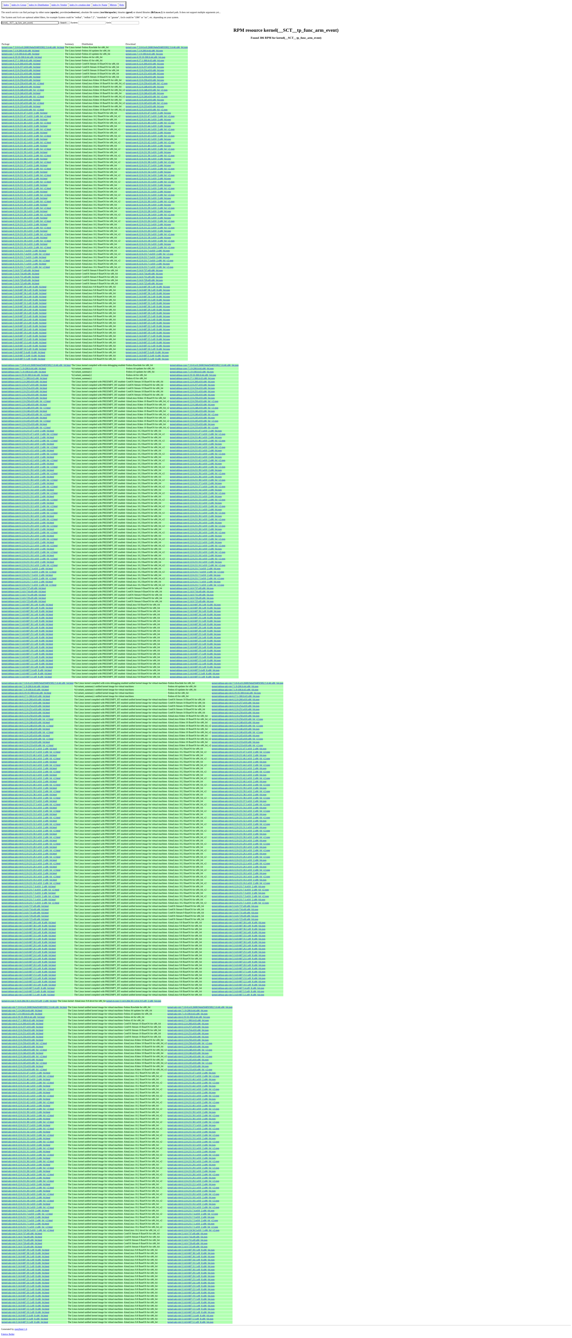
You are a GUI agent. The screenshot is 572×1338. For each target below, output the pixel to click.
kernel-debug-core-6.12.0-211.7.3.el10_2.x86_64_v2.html (29, 578)
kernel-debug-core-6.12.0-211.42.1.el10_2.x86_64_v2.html (29, 460)
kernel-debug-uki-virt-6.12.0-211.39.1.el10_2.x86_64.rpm (239, 788)
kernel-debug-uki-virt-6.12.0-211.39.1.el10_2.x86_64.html (29, 788)
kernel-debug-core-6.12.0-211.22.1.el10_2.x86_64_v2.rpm (197, 545)
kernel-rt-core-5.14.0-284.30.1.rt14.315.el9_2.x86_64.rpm (133, 1001)
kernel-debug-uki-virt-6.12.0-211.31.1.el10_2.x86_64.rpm (239, 827)
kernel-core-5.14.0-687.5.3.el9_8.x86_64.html (23, 355)
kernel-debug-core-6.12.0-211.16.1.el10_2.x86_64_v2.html (29, 565)
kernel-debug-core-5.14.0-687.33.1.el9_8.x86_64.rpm (195, 618)
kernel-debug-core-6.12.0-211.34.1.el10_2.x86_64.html (28, 490)
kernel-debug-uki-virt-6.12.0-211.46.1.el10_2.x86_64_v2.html (31, 758)
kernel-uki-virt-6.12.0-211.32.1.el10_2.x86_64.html (26, 1145)
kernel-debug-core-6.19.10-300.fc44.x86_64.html (25, 375)
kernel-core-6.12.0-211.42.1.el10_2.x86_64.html (24, 139)
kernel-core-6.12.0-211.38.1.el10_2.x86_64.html (24, 159)
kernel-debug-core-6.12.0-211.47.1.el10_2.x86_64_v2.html (29, 434)
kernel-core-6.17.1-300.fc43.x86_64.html (21, 60)
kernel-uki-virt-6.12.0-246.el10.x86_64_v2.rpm (189, 1056)
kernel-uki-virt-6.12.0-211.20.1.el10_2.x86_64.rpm (191, 1191)
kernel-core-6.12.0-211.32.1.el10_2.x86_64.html (24, 185)
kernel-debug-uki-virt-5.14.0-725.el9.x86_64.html (25, 919)
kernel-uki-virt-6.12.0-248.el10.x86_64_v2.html (24, 1050)
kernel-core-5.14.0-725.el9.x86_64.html (20, 283)
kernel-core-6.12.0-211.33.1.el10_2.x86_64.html (24, 178)
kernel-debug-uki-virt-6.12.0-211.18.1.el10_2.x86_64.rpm (239, 873)
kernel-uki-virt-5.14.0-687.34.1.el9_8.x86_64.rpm (190, 1260)
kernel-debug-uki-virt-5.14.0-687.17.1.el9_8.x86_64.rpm (238, 971)
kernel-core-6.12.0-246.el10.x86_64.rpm (145, 93)
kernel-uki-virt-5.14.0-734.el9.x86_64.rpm (187, 1237)
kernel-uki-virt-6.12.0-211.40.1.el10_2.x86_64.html (26, 1105)
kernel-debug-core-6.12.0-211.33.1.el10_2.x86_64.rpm (196, 496)
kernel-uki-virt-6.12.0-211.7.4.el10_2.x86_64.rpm (190, 1210)
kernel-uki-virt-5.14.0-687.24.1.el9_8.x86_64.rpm (190, 1282)
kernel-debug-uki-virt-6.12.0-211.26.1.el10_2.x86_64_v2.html (31, 857)
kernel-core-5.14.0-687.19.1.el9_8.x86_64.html (24, 332)
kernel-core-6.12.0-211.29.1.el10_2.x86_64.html (24, 205)
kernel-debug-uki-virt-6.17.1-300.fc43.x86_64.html (26, 696)
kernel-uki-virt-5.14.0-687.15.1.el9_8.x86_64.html (25, 1302)
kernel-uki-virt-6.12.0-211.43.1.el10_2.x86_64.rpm (191, 1092)
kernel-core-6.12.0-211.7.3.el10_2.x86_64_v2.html (26, 260)
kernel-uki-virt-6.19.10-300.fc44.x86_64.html (23, 1017)
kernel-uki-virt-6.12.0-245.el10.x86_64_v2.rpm (189, 1063)
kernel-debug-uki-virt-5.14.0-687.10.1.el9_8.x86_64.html (29, 985)
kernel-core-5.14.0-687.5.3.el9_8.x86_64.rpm (147, 355)
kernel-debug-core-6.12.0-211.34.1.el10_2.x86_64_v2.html (29, 493)
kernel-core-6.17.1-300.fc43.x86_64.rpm (145, 60)
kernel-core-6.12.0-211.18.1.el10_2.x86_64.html (24, 237)
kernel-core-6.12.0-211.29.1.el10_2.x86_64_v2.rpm (150, 208)
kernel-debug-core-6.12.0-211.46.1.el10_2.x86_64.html (28, 437)
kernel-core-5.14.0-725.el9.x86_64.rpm (144, 283)
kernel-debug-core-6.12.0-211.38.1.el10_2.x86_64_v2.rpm (197, 480)
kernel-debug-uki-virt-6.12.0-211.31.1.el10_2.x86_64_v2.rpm (241, 830)
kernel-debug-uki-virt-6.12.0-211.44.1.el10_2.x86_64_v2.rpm (241, 765)
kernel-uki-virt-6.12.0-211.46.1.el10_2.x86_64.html (26, 1079)
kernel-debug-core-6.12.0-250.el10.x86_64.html (24, 394)
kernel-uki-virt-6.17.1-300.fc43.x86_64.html (22, 1020)
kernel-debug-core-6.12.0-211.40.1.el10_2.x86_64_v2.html (29, 467)
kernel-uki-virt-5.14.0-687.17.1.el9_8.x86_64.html (25, 1299)
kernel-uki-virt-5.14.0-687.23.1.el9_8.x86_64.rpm (190, 1286)
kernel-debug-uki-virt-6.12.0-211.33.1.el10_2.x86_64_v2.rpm (241, 817)
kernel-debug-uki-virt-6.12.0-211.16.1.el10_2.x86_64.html (29, 880)
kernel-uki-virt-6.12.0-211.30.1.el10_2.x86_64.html (26, 1158)
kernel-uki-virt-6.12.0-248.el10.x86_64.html (22, 1046)
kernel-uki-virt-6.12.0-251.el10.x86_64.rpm (188, 1033)
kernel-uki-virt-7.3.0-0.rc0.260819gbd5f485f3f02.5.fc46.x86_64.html (34, 1007)
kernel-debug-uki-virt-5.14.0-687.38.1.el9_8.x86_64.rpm (238, 926)
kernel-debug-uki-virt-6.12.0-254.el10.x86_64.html (26, 706)
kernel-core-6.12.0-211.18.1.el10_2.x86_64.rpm (148, 237)
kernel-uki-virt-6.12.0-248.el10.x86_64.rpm (188, 1046)
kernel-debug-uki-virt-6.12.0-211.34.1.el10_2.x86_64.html (29, 807)
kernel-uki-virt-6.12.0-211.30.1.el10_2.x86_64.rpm (191, 1158)
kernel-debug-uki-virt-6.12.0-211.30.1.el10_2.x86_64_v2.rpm (241, 837)
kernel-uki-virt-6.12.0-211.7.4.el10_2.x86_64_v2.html (27, 1214)
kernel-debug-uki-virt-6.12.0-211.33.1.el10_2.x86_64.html (29, 814)
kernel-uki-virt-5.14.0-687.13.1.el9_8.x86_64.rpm (190, 1305)
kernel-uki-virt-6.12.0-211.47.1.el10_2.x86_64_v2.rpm (193, 1076)
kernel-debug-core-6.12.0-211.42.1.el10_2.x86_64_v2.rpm (197, 460)
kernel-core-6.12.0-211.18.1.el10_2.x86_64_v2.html (26, 241)
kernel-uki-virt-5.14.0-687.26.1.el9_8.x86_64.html (25, 1276)
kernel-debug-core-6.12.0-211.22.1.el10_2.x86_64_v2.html (29, 545)
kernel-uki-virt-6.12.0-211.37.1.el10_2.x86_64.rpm (191, 1125)
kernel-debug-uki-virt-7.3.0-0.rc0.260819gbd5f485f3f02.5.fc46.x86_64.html (38, 683)
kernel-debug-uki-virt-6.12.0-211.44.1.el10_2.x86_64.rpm (239, 762)
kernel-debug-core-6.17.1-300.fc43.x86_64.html (24, 378)
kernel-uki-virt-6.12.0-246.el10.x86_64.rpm (188, 1053)
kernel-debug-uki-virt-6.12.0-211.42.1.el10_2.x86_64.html (29, 775)
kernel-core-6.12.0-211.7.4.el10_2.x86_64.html (24, 250)
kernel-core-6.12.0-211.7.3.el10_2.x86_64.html (24, 257)
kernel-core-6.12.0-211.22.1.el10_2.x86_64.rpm (148, 224)
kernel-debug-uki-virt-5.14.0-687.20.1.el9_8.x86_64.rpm (238, 965)
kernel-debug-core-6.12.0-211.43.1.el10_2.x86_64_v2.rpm (197, 454)
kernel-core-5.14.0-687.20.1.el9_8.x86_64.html (24, 329)
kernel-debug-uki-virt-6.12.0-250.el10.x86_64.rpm (235, 712)
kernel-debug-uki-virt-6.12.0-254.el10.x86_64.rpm (235, 706)
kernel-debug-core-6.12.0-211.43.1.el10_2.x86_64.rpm (196, 450)
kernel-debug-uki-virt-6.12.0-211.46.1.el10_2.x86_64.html (29, 755)
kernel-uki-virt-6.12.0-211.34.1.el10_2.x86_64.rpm (191, 1132)
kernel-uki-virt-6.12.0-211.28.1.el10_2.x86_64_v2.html (28, 1174)
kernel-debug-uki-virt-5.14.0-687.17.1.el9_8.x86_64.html (29, 971)
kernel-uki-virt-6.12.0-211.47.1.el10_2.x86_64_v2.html (28, 1076)
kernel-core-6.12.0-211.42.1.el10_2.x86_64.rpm (148, 139)
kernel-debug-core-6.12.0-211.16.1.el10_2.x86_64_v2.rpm (197, 565)
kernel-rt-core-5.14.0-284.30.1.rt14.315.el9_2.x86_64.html (29, 1001)
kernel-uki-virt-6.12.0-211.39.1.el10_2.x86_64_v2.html (28, 1115)
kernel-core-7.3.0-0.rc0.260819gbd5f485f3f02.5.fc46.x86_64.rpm (157, 47)
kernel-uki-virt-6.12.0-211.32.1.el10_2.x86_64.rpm (191, 1145)
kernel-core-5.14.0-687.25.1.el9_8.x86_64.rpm (148, 316)
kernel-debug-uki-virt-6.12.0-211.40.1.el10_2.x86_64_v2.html (31, 785)
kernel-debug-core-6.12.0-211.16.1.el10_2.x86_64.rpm (196, 562)
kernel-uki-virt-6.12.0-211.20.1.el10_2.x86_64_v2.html (28, 1194)
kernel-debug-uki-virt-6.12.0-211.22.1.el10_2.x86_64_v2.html (31, 863)
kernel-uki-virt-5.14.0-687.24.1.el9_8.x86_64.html (25, 1282)
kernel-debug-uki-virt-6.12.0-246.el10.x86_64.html (26, 729)
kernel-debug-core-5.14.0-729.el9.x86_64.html (24, 598)
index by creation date (80, 5)
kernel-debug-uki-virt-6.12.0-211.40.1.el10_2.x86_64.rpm (239, 781)
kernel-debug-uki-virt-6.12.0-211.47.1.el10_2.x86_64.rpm (239, 748)
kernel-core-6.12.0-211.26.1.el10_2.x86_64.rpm (148, 218)
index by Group (18, 5)
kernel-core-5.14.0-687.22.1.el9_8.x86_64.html (24, 326)
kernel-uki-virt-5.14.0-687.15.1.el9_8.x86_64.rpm (190, 1302)
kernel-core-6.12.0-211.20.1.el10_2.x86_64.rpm (148, 231)
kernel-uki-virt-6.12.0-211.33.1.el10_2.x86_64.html (26, 1138)
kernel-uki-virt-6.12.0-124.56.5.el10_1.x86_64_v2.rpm (193, 1230)
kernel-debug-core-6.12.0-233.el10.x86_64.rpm (192, 424)
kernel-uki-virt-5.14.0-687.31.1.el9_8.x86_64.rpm (190, 1266)
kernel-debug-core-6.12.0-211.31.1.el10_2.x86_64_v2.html (29, 513)
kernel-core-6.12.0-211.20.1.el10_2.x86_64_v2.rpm (150, 234)
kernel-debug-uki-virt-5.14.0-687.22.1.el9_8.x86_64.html (29, 962)
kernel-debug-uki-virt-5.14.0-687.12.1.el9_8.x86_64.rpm (238, 981)
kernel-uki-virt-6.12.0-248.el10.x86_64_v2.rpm (189, 1050)
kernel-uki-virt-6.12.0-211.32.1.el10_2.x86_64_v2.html (28, 1148)
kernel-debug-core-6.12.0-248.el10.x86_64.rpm (192, 404)
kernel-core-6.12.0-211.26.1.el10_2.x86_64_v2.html (26, 221)
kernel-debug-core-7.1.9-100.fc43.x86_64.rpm (192, 372)
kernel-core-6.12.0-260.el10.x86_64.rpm (145, 63)
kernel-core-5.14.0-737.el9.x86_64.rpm (144, 270)
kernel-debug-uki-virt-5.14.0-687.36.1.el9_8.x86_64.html (29, 929)
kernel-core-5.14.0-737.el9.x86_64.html (20, 270)
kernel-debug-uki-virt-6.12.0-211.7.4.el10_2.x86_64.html (29, 886)
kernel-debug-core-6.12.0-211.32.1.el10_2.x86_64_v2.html (29, 506)
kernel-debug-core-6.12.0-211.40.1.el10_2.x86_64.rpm (196, 463)
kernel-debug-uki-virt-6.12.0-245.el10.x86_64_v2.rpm (237, 739)
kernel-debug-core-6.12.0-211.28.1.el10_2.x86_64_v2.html (29, 532)
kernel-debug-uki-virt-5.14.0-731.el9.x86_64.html (25, 912)
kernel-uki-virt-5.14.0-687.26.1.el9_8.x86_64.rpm (190, 1276)
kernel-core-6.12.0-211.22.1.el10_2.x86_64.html (24, 224)
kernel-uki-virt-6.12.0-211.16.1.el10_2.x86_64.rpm (191, 1204)
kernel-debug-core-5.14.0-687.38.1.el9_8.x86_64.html (27, 608)
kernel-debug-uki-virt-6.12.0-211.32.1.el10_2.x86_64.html (29, 821)
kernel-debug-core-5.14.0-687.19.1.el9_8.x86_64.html (27, 650)
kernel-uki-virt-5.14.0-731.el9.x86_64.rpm (187, 1240)
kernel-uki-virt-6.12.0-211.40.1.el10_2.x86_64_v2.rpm (193, 1109)
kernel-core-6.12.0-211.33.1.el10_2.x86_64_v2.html (26, 182)
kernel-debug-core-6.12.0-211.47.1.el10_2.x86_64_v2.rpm (197, 434)
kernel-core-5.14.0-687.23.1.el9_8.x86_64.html (24, 323)
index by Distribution (39, 5)
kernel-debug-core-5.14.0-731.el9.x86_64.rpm (191, 595)
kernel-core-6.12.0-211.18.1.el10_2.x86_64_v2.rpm (150, 241)
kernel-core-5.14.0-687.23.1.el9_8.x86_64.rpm (148, 323)
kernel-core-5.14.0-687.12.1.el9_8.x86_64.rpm (148, 346)
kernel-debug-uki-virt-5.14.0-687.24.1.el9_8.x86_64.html (29, 955)
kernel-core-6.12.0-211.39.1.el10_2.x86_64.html (24, 152)
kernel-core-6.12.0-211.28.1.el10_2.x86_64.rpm (148, 211)
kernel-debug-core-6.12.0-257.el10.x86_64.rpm (192, 385)
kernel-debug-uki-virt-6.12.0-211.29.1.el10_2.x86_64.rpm (239, 840)
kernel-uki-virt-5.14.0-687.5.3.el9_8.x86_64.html (25, 1319)
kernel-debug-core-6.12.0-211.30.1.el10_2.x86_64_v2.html (29, 519)
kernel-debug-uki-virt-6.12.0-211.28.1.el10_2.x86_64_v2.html (31, 850)
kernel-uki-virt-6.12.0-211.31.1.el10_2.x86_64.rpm (191, 1151)
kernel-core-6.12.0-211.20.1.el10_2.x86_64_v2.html (26, 234)
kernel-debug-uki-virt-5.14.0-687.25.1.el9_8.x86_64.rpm (238, 952)
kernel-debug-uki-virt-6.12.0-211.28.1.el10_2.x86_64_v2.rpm (241, 850)
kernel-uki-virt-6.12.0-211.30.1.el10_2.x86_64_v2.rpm (193, 1161)
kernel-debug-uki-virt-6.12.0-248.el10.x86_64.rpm (235, 722)
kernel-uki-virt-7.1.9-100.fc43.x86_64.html (22, 1014)
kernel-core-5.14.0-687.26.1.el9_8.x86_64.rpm (148, 313)
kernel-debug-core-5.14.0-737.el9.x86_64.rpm (191, 588)
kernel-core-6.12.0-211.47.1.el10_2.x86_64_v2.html (26, 116)
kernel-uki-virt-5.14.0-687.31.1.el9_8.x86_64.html (25, 1266)
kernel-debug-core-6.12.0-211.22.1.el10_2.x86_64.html (28, 542)
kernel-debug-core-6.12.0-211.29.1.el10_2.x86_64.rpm (196, 522)
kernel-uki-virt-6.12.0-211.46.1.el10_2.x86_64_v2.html (28, 1082)
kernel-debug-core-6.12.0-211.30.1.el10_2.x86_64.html (28, 516)
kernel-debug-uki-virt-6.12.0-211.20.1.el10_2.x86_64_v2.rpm (241, 870)
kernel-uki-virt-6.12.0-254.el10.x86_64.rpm (188, 1030)
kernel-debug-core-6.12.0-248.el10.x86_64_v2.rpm (194, 408)
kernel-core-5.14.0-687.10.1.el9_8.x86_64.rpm (148, 349)
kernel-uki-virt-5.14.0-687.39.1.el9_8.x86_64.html (25, 1250)
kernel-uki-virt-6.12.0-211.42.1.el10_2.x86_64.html (26, 1099)
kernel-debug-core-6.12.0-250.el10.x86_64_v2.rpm (194, 401)
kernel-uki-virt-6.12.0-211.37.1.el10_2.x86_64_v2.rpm (193, 1128)
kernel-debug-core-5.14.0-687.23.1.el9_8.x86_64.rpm (195, 640)
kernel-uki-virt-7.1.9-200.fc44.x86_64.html (22, 1010)
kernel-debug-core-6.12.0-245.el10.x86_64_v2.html (26, 421)
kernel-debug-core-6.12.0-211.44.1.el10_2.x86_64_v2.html (29, 447)
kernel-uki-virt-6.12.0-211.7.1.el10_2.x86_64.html (25, 1223)
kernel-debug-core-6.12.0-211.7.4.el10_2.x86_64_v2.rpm (197, 572)
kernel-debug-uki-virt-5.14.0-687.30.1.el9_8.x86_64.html (29, 942)
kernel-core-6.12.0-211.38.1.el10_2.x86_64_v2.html (26, 162)
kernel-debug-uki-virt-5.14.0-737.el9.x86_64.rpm (235, 906)
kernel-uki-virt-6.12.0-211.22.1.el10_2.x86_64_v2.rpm (193, 1187)
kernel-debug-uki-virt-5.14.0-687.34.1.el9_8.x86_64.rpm (238, 932)
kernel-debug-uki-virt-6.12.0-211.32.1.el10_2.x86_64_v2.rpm (241, 824)
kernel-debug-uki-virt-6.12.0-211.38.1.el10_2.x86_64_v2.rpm (241, 798)
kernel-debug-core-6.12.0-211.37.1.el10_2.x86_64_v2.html (29, 486)
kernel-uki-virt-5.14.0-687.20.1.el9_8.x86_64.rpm (190, 1292)
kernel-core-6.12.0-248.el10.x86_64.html (21, 86)
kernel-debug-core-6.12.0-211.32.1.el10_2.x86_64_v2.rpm (197, 506)
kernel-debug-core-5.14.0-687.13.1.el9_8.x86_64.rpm (195, 660)
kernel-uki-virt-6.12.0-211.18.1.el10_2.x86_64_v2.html (28, 1200)
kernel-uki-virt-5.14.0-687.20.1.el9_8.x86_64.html (25, 1292)
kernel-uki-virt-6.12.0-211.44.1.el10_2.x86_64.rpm (191, 1086)
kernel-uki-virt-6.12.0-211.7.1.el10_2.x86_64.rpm (190, 1223)
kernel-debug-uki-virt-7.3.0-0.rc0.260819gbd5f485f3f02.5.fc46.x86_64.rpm (247, 683)
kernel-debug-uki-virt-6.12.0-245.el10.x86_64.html (26, 735)
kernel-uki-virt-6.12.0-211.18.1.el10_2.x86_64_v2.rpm (193, 1200)
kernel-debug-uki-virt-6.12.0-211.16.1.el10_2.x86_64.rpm (239, 880)
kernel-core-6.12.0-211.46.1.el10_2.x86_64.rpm (148, 119)
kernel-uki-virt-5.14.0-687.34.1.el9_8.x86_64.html (25, 1260)
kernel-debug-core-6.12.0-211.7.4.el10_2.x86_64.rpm (195, 568)
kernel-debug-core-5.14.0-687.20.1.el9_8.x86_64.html (27, 647)
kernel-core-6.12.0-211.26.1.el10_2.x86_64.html (24, 218)
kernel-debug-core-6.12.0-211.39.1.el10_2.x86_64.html (28, 470)
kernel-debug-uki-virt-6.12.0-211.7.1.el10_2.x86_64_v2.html (30, 903)
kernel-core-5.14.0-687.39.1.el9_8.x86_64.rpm (148, 287)
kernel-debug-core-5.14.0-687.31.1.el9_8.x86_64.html (27, 621)
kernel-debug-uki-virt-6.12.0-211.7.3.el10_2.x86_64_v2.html (30, 896)
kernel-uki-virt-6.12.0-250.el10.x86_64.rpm (188, 1036)
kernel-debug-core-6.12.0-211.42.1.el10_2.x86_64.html (28, 457)
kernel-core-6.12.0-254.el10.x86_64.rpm (145, 70)
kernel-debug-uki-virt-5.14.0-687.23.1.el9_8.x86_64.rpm (238, 958)
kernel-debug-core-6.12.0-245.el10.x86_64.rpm (192, 417)
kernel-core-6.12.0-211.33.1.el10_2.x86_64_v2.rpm (150, 182)
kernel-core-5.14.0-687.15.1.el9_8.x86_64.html (24, 339)
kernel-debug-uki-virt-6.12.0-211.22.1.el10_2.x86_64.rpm (239, 860)
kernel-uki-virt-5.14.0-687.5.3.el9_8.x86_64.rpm (190, 1319)
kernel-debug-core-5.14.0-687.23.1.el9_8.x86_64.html (27, 640)
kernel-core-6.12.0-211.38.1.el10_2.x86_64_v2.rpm (150, 162)
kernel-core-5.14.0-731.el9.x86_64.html (20, 277)
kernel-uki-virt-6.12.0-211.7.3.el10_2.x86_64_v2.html (27, 1220)
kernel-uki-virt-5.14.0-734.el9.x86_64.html (22, 1237)
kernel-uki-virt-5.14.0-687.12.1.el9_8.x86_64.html (25, 1309)
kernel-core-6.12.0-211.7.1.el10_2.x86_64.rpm (148, 264)
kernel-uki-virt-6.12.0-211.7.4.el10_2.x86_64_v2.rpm (192, 1214)
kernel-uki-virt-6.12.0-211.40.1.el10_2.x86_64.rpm (191, 1105)
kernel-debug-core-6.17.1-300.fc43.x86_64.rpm (192, 378)
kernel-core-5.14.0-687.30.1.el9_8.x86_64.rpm (148, 306)
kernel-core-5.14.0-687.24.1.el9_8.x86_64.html (24, 319)
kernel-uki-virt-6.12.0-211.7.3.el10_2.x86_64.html (25, 1217)
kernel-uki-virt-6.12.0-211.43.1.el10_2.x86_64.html (26, 1092)
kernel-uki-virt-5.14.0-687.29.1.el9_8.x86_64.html (25, 1273)
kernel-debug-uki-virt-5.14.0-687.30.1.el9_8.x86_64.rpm (238, 942)
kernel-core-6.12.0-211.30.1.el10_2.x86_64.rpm (148, 198)
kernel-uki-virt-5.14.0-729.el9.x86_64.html (22, 1243)
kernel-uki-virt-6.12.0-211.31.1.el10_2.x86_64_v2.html (28, 1155)
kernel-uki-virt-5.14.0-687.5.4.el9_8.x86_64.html (25, 1315)
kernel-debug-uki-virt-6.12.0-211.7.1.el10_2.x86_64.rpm (238, 899)
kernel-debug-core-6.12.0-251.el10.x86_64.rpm (192, 391)
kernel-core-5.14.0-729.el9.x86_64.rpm (144, 280)
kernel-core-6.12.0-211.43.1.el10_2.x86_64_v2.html (26, 136)
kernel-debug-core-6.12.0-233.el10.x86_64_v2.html (26, 427)
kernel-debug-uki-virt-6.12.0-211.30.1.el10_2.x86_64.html (29, 834)
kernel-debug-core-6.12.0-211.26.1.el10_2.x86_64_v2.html (29, 539)
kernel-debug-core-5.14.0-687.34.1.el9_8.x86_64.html (27, 614)
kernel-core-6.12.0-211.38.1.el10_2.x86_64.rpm (148, 159)
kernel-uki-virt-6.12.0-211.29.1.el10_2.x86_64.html (26, 1164)
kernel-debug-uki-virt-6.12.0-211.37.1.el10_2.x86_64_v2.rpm (241, 804)
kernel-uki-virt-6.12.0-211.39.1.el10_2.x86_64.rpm (191, 1112)
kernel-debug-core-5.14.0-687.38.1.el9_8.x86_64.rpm (195, 608)
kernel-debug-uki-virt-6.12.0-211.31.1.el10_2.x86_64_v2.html (31, 830)
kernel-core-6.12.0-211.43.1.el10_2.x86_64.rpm (148, 132)
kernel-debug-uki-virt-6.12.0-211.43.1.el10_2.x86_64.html (29, 768)
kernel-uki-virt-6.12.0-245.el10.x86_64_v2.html (24, 1063)
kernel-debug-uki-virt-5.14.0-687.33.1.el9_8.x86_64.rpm (238, 935)
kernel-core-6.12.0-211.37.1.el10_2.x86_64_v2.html (26, 168)
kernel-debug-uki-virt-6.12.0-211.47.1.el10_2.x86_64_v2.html (31, 752)
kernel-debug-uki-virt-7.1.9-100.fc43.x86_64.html (25, 689)
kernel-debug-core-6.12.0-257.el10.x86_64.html (24, 385)
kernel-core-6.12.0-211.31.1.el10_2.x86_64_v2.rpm (150, 195)
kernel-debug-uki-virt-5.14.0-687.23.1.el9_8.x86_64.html (29, 958)
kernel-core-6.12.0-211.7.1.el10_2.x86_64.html (24, 264)
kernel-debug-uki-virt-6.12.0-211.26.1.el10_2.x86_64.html (29, 853)
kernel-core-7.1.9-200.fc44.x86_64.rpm (144, 50)
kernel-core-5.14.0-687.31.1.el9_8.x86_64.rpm (148, 303)
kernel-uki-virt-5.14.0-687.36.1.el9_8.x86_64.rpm (190, 1256)
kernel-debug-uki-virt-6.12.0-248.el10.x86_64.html (26, 722)
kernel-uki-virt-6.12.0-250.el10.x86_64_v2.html (24, 1043)
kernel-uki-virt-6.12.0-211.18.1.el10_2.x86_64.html (26, 1197)
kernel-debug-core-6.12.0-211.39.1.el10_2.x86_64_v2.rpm (197, 473)
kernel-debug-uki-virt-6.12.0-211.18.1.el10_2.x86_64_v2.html (31, 876)
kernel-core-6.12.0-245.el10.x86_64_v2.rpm (146, 103)
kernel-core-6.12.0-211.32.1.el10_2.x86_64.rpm (148, 185)
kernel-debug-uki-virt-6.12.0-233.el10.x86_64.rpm (235, 742)
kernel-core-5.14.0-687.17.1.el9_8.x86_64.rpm (148, 336)
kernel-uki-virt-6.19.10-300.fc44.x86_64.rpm (188, 1017)
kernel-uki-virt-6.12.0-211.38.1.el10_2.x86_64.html (26, 1118)
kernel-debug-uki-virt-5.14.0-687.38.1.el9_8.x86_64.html (29, 926)
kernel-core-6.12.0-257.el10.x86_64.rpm (145, 67)
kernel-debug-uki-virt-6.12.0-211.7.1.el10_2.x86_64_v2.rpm (240, 903)
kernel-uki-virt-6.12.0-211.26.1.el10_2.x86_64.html (26, 1178)
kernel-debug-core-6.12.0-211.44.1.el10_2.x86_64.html (28, 444)
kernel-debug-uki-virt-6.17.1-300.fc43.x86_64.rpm (235, 696)
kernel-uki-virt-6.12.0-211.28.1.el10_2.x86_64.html (26, 1171)
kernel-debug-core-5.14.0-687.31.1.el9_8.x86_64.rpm (195, 621)
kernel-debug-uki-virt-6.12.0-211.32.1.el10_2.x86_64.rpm (239, 821)
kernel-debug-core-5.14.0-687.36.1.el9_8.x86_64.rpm (195, 611)
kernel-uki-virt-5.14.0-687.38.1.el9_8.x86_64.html (25, 1253)
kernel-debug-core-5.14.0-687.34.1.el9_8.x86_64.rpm (195, 614)
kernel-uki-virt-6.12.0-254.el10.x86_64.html (22, 1030)
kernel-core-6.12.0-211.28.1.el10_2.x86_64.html (24, 211)
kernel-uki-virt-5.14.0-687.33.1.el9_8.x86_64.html (25, 1263)
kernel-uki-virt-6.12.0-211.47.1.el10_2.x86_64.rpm (191, 1073)
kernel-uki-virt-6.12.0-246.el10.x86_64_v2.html (24, 1056)
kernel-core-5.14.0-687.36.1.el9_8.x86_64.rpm (148, 293)
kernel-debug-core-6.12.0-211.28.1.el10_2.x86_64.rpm (196, 529)
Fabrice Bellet (7, 1334)
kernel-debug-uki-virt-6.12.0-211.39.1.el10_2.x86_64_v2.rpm (241, 791)
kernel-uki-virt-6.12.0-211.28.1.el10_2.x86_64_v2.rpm (193, 1174)
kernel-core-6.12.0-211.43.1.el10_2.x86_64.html (24, 132)
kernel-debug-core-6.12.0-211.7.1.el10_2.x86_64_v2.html (29, 585)
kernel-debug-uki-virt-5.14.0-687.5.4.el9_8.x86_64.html (28, 988)
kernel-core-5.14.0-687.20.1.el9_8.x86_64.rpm (148, 329)
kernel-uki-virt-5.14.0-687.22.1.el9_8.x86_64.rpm (190, 1289)
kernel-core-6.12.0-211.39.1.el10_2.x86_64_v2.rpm (150, 155)
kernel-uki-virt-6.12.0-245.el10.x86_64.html (22, 1059)
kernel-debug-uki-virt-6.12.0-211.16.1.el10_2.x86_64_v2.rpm (241, 883)
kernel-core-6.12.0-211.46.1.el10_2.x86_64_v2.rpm (150, 123)
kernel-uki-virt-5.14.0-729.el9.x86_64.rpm (187, 1243)
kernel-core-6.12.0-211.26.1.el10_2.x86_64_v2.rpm (150, 221)
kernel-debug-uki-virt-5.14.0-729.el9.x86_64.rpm (235, 916)
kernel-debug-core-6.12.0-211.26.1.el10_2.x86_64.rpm (196, 536)
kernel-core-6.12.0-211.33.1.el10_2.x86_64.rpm (148, 178)
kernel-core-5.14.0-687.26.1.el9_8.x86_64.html (24, 313)
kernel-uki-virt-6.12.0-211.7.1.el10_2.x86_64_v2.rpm (192, 1227)
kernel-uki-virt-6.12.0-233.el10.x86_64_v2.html (24, 1069)
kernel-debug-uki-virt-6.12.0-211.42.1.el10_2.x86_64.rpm (239, 775)
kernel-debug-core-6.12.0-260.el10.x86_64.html (24, 381)
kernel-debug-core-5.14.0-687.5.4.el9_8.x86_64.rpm (194, 670)
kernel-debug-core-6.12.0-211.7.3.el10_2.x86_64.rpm (195, 575)
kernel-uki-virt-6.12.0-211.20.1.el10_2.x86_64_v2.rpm (193, 1194)
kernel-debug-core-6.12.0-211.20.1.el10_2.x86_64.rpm (196, 549)
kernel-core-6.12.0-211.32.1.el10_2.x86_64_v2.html (26, 188)
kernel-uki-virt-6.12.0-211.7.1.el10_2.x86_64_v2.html (27, 1227)
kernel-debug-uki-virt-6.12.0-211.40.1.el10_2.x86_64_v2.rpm (241, 785)
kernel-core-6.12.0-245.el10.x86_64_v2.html (23, 103)
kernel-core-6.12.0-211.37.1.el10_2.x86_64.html (24, 165)
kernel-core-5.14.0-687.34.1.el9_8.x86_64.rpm (148, 296)
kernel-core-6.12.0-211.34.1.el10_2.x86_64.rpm (148, 172)
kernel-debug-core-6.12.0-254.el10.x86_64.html (24, 388)
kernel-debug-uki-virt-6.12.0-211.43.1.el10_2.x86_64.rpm (239, 768)
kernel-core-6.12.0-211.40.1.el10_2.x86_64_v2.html (26, 149)
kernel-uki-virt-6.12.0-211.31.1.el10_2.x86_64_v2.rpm (193, 1155)
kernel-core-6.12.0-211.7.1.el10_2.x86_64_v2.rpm (149, 267)
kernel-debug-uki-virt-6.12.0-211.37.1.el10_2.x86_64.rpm (239, 801)
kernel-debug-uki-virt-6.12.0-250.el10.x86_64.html (26, 712)
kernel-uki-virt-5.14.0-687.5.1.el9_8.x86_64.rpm (190, 1322)
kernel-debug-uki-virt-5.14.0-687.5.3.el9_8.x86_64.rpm (238, 991)
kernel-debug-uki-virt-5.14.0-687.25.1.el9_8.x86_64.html (29, 952)
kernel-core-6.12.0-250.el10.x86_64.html (21, 77)
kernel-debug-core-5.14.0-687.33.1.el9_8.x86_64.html (27, 618)
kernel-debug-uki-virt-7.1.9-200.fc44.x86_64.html (25, 686)
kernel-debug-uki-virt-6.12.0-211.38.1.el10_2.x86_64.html (29, 794)
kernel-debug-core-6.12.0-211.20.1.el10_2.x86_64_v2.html (29, 552)
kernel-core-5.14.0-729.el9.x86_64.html (20, 280)
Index (6, 5)
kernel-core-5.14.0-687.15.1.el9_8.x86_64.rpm (148, 339)
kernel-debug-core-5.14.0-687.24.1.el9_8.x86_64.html (27, 637)
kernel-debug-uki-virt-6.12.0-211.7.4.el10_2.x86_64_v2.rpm (240, 889)
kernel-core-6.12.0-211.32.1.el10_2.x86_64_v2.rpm (150, 188)
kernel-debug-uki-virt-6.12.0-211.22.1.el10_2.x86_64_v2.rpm (241, 863)
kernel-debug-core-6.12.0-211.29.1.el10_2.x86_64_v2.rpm (197, 526)
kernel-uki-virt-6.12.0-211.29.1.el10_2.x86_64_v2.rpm (193, 1168)
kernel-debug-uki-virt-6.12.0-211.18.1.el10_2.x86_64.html (29, 873)
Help (121, 5)
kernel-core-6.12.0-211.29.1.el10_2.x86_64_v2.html (26, 208)
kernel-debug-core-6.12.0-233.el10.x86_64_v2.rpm (194, 427)
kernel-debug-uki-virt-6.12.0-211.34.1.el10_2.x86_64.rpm (239, 807)
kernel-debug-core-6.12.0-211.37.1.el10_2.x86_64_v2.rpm (197, 486)
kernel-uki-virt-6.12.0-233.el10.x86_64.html (22, 1066)
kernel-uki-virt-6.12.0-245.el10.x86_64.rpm (188, 1059)
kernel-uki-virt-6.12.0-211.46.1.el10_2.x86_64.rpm (191, 1079)
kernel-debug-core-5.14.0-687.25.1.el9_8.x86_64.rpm (195, 634)
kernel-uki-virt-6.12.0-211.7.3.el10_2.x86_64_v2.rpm (192, 1220)
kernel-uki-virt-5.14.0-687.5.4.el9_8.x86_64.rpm (190, 1315)
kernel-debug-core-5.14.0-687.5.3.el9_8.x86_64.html (27, 673)
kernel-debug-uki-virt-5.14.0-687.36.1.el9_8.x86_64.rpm (238, 929)
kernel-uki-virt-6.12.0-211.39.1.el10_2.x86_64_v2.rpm (193, 1115)
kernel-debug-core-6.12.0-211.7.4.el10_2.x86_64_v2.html (29, 572)
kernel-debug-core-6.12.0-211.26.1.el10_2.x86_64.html (28, 536)
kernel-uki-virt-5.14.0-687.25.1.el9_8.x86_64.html (25, 1279)
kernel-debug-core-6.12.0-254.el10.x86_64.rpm (192, 388)
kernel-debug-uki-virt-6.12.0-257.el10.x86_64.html (26, 703)
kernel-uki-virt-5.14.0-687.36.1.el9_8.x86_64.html (25, 1256)
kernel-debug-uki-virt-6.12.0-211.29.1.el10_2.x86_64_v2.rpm (241, 844)
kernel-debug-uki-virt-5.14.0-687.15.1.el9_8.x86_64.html (29, 975)
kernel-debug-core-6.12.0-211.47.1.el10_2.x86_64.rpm (196, 431)
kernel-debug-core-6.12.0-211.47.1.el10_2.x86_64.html (28, 431)
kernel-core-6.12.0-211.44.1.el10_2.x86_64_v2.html (26, 129)
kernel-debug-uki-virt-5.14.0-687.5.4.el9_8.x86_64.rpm (238, 988)
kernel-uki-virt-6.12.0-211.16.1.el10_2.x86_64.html (26, 1204)
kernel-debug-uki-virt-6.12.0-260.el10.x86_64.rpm (235, 699)
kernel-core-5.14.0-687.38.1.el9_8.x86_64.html (24, 290)
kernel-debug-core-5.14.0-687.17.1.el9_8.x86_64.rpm (195, 654)
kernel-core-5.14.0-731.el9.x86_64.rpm (144, 277)
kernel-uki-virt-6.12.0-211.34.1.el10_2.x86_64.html (26, 1132)
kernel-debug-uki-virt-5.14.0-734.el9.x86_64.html (25, 909)
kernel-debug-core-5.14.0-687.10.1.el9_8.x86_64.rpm (195, 667)
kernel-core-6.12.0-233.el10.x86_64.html (21, 106)
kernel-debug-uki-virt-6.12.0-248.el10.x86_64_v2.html (27, 725)
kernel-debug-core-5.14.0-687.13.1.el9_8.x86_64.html (27, 660)
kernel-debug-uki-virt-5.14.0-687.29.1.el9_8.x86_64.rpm (238, 945)
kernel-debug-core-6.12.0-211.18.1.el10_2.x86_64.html (28, 555)
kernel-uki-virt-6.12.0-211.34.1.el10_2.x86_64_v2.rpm (193, 1135)
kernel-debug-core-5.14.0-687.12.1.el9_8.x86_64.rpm (195, 663)
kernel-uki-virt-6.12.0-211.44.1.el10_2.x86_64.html (26, 1086)
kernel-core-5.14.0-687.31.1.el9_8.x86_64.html (24, 303)
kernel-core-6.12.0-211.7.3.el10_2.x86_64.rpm (148, 257)
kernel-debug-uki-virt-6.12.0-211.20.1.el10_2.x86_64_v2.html (31, 870)
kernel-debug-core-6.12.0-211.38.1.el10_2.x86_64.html (28, 476)
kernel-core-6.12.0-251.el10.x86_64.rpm (145, 73)
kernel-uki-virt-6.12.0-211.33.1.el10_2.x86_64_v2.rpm (193, 1141)
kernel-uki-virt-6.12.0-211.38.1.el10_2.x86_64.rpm (191, 1118)
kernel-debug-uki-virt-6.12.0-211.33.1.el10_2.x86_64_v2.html (31, 817)
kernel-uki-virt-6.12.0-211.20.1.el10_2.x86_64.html (26, 1191)
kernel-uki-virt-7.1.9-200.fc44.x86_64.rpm (187, 1010)
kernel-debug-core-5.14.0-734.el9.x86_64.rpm (191, 591)
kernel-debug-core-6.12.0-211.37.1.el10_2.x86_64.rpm (196, 483)
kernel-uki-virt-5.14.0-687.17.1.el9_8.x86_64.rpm (190, 1299)
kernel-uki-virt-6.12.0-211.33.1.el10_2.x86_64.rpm (191, 1138)
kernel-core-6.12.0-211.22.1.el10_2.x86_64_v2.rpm (150, 227)
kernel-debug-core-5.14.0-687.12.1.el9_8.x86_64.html (27, 663)
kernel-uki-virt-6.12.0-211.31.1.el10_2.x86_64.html (26, 1151)
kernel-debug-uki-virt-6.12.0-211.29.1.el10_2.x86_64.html (29, 840)
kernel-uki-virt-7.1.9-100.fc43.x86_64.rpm (187, 1014)
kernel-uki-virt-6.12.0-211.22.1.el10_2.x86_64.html (26, 1184)
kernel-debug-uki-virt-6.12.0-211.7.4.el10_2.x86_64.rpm (238, 886)
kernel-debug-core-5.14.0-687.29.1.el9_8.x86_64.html (27, 627)
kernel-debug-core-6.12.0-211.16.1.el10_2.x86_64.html (28, 562)
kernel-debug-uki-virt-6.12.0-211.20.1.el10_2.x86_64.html (29, 867)
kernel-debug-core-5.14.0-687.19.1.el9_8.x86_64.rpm (195, 650)
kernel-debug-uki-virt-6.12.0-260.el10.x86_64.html (26, 699)
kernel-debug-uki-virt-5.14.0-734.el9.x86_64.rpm (235, 909)
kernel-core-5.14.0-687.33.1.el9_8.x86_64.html (24, 300)
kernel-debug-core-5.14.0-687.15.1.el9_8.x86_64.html (27, 657)
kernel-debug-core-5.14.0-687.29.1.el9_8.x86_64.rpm (195, 627)
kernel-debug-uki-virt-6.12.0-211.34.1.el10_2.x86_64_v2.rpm (241, 811)
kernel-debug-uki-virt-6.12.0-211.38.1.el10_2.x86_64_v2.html (31, 798)
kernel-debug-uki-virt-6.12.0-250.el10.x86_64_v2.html (27, 719)
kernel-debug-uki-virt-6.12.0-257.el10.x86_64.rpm (235, 703)
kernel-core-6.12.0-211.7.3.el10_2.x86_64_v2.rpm (149, 260)
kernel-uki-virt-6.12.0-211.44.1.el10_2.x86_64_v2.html (28, 1089)
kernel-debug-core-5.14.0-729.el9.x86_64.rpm (191, 598)
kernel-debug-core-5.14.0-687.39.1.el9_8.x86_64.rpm (195, 604)
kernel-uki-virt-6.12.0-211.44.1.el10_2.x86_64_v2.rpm (193, 1089)
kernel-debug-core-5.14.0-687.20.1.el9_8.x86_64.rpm (195, 647)
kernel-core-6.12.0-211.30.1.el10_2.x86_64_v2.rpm (150, 201)
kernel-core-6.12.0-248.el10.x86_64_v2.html (23, 90)
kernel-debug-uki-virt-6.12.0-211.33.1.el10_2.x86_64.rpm (239, 814)
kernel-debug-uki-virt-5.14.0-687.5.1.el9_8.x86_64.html (28, 994)
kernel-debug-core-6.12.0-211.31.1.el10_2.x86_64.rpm (196, 509)
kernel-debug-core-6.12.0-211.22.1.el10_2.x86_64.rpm (196, 542)
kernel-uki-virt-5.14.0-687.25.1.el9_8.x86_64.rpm (190, 1279)
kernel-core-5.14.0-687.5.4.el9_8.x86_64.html (23, 352)
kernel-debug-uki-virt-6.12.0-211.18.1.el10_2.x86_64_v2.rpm (241, 876)
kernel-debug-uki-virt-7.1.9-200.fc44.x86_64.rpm (235, 686)
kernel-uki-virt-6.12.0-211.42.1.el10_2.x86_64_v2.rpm (193, 1102)
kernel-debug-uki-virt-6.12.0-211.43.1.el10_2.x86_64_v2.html (31, 771)
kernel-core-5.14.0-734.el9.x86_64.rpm (144, 273)
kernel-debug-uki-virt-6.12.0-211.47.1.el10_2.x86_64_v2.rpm (241, 752)
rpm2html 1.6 (20, 1329)
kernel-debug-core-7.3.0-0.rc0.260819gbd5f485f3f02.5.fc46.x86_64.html (36, 365)
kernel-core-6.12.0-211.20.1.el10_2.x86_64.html (24, 231)
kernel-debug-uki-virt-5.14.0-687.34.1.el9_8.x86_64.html (29, 932)
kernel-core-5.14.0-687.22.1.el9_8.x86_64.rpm (148, 326)
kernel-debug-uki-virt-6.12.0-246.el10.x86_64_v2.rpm (237, 732)
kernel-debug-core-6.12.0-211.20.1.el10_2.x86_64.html (28, 549)
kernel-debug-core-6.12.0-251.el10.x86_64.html (24, 391)
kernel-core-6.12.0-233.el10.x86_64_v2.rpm (146, 109)
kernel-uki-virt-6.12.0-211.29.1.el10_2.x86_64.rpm (191, 1164)
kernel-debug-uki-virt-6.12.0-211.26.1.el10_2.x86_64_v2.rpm (241, 857)
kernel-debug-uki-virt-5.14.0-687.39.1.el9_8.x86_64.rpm (238, 922)
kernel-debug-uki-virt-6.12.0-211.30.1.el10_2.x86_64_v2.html (31, 837)
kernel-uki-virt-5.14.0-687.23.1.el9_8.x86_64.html (25, 1286)
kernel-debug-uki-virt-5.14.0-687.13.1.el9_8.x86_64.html (29, 978)
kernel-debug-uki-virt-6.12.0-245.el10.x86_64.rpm (235, 735)
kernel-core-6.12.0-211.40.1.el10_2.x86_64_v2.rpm (150, 149)
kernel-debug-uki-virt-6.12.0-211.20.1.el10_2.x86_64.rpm (239, 867)
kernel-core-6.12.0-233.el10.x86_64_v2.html (23, 109)
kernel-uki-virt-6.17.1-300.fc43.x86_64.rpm (188, 1020)
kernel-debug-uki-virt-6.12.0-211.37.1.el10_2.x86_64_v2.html (31, 804)
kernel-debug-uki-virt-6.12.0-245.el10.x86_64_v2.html (27, 739)
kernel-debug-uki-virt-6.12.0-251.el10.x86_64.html (26, 709)
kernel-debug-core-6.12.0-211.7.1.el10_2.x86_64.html (27, 581)
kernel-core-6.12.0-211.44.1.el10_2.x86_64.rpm (148, 126)
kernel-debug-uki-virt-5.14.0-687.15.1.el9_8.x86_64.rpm (238, 975)
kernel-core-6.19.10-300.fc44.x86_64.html (22, 57)
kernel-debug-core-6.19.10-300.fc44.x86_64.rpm (193, 375)
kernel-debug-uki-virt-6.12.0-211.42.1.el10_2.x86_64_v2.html (31, 778)
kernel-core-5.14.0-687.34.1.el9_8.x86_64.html (24, 296)
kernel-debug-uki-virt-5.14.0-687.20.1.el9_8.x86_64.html (29, 965)
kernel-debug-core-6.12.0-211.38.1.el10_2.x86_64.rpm (196, 476)
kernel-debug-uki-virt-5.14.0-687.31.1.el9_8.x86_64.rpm (238, 939)
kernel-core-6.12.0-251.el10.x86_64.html (21, 73)
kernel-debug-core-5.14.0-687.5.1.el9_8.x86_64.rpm (194, 677)
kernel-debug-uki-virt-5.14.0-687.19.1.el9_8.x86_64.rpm (238, 968)
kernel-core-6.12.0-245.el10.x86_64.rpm (145, 100)
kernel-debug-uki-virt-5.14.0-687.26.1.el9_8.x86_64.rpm (238, 949)
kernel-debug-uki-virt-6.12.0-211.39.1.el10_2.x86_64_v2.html (31, 791)
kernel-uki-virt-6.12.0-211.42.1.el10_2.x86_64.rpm (191, 1099)
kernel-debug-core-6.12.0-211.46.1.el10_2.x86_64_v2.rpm (197, 440)
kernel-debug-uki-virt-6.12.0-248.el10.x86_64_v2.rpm (237, 725)
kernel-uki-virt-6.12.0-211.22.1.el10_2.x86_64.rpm (191, 1184)
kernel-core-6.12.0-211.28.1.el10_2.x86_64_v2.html (26, 214)
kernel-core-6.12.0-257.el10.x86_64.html (21, 67)
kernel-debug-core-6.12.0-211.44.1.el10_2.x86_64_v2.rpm (197, 447)
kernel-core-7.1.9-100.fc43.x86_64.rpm (144, 54)
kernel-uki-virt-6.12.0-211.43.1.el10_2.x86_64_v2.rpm (193, 1096)
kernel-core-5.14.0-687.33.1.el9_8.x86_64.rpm (148, 300)
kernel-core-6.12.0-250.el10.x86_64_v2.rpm (146, 83)
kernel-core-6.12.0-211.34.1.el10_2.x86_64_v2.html (26, 175)
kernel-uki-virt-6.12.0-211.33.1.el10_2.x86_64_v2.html (28, 1141)
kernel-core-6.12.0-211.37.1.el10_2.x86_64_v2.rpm (150, 168)
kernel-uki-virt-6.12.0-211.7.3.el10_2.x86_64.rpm (190, 1217)
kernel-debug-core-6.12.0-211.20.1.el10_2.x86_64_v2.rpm (197, 552)
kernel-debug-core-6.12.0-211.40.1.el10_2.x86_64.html (28, 463)
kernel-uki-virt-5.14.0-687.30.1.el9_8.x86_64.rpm (190, 1269)
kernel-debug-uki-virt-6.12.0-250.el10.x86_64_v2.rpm (237, 719)
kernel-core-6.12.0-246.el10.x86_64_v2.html (23, 96)
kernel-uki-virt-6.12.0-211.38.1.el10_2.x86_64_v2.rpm (193, 1122)
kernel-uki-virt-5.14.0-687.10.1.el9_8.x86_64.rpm (190, 1312)
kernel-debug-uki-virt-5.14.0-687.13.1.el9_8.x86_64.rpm (238, 978)
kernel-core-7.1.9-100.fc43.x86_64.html (20, 54)
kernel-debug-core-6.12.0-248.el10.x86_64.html (24, 404)
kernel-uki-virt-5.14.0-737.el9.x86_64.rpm (187, 1233)
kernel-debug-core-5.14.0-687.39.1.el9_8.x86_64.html (27, 604)
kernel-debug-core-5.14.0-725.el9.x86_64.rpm (191, 601)
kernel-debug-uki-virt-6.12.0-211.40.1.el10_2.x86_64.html (29, 781)
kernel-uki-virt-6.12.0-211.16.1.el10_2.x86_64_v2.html (28, 1207)
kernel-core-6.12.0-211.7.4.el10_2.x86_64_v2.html (26, 254)
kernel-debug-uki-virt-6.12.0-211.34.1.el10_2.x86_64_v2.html (31, 811)
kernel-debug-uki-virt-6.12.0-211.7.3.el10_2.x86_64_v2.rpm (240, 896)
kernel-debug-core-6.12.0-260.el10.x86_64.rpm (192, 381)
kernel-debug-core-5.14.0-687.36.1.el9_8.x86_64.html (27, 611)
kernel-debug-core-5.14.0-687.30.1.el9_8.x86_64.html (27, 624)
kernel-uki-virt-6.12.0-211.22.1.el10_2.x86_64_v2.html (28, 1187)
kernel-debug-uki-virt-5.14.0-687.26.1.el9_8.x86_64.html (29, 949)
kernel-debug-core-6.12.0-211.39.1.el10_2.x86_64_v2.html (29, 473)
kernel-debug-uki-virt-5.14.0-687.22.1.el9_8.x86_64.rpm (238, 962)
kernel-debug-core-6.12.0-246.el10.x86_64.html (24, 411)
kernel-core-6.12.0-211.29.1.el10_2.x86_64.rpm (148, 205)
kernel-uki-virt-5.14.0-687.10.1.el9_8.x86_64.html (25, 1312)
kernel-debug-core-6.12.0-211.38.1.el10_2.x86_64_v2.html (29, 480)
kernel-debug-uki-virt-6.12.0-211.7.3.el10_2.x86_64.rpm (238, 893)
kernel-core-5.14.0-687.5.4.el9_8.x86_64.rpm (147, 352)
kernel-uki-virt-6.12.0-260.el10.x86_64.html (22, 1023)
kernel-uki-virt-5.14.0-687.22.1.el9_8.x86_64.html (25, 1289)
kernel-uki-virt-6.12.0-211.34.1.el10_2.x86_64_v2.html (28, 1135)
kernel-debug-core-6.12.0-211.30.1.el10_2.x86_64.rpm (196, 516)
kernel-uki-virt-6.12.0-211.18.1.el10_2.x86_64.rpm (191, 1197)
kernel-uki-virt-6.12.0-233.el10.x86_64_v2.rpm (189, 1069)
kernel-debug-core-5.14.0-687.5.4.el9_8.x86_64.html (27, 670)
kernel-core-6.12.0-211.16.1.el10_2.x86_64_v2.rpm (150, 247)
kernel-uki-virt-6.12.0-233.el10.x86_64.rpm (188, 1066)
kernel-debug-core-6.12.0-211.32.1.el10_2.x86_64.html (28, 503)
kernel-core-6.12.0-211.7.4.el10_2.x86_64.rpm (148, 250)
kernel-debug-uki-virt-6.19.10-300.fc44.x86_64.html (26, 693)
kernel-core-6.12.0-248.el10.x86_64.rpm (145, 86)
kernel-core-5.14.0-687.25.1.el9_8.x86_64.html (24, 316)
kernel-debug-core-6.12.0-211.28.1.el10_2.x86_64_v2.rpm (197, 532)
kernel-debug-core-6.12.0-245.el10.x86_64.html (24, 417)
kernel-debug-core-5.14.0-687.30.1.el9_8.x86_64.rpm (195, 624)
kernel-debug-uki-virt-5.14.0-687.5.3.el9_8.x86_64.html (28, 991)
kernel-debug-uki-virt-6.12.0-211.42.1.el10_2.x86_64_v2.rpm (241, 778)
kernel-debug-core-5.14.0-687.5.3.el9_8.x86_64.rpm (194, 673)
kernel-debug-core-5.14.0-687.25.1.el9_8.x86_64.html (27, 634)
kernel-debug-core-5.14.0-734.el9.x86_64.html (24, 591)
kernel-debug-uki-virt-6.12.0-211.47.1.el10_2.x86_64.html (29, 748)
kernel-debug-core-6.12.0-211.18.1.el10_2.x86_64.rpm (196, 555)
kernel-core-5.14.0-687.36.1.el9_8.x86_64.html (24, 293)
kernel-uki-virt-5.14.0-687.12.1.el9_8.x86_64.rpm (190, 1309)
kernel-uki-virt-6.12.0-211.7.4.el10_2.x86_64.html (25, 1210)
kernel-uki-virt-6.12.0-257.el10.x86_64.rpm (188, 1027)
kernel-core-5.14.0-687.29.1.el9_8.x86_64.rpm (148, 309)
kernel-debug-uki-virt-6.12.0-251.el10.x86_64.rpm (235, 709)
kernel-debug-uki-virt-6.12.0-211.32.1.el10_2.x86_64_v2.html (31, 824)
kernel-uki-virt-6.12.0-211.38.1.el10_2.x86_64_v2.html (28, 1122)
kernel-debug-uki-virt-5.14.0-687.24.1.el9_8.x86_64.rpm (238, 955)
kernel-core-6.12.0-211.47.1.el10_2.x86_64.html (24, 113)
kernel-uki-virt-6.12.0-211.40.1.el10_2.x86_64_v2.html (28, 1109)
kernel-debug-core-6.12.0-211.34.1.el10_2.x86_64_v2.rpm (197, 493)
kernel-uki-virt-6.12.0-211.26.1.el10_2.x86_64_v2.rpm (193, 1181)
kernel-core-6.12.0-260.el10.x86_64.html (21, 63)
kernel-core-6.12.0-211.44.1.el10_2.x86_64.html (24, 126)
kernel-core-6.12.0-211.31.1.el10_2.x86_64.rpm (148, 191)
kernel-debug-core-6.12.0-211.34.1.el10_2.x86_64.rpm (196, 490)
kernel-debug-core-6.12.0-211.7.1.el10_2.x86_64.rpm (195, 581)
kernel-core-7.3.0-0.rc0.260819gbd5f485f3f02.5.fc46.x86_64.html (33, 47)
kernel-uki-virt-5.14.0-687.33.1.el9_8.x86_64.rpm (190, 1263)
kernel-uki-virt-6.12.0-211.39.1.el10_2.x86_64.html (26, 1112)
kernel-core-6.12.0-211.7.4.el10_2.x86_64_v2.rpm (149, 254)
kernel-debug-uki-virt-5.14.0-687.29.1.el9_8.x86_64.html (29, 945)
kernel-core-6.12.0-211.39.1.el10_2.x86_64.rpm (148, 152)
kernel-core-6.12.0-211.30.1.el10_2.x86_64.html (24, 198)
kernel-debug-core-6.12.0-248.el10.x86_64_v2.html (26, 408)
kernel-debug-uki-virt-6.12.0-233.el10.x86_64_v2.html (27, 745)
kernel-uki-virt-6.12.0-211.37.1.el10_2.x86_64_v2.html (28, 1128)
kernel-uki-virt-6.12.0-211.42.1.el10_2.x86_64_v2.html (28, 1102)
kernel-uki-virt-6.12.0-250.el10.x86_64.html (22, 1036)
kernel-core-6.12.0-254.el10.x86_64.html (21, 70)
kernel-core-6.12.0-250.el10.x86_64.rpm (145, 77)
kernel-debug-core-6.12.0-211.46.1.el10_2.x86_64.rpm (196, 437)
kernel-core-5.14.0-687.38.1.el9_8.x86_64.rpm (148, 290)
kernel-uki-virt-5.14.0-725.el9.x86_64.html (22, 1246)
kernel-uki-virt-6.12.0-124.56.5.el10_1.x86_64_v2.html (28, 1230)
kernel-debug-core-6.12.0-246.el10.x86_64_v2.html (26, 414)
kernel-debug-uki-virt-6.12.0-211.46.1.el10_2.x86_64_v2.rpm (241, 758)
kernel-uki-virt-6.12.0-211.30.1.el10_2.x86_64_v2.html (28, 1161)
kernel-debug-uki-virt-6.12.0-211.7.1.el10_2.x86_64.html (29, 899)
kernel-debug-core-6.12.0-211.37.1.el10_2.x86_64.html (28, 483)
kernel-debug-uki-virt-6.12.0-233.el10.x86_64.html (26, 742)
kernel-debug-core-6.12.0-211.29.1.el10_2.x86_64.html (28, 522)
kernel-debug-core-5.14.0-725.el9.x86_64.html (24, 601)
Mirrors (113, 5)
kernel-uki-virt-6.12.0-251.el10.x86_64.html (22, 1033)
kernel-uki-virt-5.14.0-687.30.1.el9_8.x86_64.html (25, 1269)
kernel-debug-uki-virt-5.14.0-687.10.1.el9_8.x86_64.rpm (238, 985)
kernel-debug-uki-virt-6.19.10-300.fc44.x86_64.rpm (236, 693)
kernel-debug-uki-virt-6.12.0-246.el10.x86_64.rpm (235, 729)
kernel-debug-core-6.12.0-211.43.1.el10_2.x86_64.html (28, 450)
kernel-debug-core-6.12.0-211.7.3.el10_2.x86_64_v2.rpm (197, 578)
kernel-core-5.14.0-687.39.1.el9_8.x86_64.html (24, 287)
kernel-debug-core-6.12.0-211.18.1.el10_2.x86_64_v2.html (29, 558)
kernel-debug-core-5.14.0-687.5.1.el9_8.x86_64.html (27, 677)
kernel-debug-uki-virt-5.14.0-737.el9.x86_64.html (25, 906)
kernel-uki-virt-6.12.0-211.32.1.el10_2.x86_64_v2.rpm (193, 1148)
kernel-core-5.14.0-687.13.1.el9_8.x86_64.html (24, 342)
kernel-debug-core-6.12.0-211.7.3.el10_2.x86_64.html (27, 575)
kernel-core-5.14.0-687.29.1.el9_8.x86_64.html (24, 309)
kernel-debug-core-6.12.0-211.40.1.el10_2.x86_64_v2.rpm (197, 467)
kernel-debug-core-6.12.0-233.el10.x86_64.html (24, 424)
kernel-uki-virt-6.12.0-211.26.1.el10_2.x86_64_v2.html (28, 1181)
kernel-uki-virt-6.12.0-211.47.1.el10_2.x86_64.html (26, 1073)
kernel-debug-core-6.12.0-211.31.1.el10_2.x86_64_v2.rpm (197, 513)
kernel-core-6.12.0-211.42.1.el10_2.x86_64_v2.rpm (150, 142)
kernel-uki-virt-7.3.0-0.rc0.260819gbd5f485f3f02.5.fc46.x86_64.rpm (199, 1007)
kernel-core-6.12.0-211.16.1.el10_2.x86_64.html (24, 244)
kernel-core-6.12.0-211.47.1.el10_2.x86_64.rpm (148, 113)
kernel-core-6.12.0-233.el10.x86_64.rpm (145, 106)
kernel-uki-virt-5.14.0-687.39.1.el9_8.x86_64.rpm (190, 1250)
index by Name (100, 5)
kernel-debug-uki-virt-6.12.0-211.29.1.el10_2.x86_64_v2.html (31, 844)
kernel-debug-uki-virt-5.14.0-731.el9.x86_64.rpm (235, 912)
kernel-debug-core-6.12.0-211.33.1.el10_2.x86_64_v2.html (29, 499)
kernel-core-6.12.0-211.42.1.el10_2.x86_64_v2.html (26, 142)
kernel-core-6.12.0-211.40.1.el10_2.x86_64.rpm (148, 145)
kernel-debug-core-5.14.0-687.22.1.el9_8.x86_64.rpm (195, 644)
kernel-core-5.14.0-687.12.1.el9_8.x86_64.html (24, 346)
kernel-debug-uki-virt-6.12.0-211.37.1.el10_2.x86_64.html (29, 801)
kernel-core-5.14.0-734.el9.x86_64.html (20, 273)
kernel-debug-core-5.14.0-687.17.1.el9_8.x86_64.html (27, 654)
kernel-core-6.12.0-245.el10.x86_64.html (21, 100)
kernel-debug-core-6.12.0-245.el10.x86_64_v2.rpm (194, 421)
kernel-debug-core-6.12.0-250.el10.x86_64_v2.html (26, 401)
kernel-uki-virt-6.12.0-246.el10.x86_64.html (22, 1053)
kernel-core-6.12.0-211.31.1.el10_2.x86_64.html (24, 191)
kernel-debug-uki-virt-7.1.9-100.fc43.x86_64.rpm (235, 689)
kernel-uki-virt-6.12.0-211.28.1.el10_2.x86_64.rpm (191, 1171)
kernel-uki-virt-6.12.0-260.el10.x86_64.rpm (188, 1023)
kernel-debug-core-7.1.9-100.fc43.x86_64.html (24, 372)
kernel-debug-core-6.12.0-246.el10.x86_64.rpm (192, 411)
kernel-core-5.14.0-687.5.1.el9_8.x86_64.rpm (147, 359)
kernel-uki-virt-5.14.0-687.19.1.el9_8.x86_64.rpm (190, 1296)
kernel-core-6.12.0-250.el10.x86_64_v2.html (23, 83)
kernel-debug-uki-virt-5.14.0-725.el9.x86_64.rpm (235, 919)
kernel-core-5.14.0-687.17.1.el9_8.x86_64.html (24, 336)
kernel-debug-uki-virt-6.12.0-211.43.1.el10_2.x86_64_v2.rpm (241, 771)
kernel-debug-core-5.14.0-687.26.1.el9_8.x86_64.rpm (195, 631)
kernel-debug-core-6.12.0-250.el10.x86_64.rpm (192, 394)
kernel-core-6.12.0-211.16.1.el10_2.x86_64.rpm (148, 244)
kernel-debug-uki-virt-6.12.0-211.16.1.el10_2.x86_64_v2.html (31, 883)
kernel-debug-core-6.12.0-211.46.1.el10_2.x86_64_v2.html (29, 440)
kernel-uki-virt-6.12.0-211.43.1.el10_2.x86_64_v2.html (28, 1096)
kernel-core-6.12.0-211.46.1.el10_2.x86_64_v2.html (26, 123)
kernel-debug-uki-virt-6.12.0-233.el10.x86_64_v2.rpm (237, 745)
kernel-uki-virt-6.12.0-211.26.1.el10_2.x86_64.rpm (191, 1178)
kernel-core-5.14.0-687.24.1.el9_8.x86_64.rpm (148, 319)
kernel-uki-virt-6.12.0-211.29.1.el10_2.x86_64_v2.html (28, 1168)
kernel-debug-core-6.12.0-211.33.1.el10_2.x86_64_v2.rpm (197, 499)
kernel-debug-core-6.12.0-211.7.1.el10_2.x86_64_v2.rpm (197, 585)
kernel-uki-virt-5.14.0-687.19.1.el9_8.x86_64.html (25, 1296)
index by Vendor (59, 5)
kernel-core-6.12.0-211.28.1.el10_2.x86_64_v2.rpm (150, 214)
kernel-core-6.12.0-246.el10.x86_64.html (21, 93)
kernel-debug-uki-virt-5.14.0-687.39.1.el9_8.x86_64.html (29, 922)
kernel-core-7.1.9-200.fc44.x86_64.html (20, 50)
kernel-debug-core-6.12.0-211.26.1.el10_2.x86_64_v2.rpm (197, 539)
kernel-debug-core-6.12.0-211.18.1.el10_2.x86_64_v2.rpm (197, 558)
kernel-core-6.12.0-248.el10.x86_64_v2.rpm (146, 90)
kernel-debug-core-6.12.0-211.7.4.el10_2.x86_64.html (27, 568)
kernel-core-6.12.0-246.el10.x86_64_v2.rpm (146, 96)
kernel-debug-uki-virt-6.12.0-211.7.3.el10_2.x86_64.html (29, 893)
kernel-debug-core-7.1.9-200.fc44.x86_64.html (24, 368)
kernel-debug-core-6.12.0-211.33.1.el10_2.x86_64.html (28, 496)
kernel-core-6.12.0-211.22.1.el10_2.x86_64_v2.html (26, 227)
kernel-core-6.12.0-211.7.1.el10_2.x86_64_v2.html (26, 267)
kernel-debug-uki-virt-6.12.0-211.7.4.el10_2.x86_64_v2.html (30, 889)
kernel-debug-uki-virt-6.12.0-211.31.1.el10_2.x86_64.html (29, 827)
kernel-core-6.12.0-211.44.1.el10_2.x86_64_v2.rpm (150, 129)
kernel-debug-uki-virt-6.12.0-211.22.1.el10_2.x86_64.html (29, 860)
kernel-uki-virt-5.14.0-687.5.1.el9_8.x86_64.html (25, 1322)
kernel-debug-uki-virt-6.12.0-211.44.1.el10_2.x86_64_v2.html (31, 765)
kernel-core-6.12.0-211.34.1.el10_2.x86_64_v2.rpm (150, 175)
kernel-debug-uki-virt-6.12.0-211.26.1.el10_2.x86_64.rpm (239, 853)
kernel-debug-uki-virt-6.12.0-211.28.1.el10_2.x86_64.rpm (239, 847)
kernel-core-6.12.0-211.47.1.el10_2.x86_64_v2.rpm (150, 116)
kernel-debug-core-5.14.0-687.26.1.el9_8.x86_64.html (27, 631)
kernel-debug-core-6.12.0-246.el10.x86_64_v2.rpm (194, 414)
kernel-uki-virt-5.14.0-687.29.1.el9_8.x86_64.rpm (190, 1273)
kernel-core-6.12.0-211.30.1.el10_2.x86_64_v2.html (26, 201)
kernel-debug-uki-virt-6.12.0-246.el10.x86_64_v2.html (27, 732)
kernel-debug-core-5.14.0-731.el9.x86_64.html (24, 595)
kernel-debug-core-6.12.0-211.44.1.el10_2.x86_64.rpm (196, 444)
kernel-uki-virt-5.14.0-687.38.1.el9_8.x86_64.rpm (190, 1253)
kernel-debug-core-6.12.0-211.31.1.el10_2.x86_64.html (28, 509)
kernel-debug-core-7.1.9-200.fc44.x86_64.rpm (192, 368)
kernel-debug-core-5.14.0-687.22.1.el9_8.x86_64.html (27, 644)
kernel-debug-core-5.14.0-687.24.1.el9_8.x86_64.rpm (195, 637)
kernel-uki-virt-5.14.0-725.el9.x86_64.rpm (187, 1246)
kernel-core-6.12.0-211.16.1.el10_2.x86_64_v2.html (26, 247)
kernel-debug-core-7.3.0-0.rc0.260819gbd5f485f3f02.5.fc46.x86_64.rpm (204, 365)
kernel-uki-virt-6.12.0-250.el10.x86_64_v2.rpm (189, 1043)
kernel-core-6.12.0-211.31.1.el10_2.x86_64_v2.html (26, 195)
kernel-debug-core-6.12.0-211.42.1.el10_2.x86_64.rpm (196, 457)
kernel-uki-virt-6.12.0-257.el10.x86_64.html (22, 1027)
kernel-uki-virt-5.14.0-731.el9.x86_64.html (22, 1240)
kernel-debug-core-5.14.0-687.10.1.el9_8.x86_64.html (27, 667)
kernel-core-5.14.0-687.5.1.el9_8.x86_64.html (23, 359)
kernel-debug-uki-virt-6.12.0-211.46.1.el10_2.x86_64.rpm (239, 755)
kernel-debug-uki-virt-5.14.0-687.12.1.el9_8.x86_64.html (29, 981)
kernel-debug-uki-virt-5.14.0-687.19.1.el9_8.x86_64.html (29, 968)
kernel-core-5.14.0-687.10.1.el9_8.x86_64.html (24, 349)
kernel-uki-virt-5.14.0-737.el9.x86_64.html (22, 1233)
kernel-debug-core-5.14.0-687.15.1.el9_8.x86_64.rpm (195, 657)
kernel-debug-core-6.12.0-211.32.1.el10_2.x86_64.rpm (196, 503)
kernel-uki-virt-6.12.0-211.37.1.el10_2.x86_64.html (26, 1125)
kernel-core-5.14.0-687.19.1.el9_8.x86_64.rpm (148, 332)
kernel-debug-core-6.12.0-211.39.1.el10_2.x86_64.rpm (196, 470)
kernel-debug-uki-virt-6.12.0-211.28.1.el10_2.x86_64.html (29, 847)
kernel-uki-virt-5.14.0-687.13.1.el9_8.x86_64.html (25, 1305)
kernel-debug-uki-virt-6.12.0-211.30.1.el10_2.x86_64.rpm (239, 834)
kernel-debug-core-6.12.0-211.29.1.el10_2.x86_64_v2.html (29, 526)
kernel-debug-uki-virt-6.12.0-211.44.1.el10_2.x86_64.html (29, 762)
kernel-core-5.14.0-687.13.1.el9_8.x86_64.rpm (148, 342)
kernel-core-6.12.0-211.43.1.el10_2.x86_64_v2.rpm (150, 136)
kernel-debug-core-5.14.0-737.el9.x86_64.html (24, 588)
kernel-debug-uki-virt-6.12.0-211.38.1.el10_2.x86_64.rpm (239, 794)
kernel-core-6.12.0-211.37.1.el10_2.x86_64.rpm (148, 165)
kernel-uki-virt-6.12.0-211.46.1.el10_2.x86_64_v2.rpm (193, 1082)
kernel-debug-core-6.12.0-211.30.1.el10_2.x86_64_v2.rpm (197, 519)
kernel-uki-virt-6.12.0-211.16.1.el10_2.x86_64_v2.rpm (193, 1207)
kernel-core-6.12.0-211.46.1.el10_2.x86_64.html (24, 119)
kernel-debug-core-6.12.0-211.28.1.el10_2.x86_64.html (28, 529)
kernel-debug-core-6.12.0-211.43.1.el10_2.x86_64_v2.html (29, 454)
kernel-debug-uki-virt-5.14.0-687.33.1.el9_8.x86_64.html (29, 935)
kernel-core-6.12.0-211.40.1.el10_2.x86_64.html (24, 145)
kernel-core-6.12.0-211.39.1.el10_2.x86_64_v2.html (26, 155)
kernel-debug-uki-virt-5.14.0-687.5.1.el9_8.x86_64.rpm (238, 994)
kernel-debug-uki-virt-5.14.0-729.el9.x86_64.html (25, 916)
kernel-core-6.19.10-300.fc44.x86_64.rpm (145, 57)
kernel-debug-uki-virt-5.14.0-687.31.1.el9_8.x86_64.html (29, 939)
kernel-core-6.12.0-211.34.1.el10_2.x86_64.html (24, 172)
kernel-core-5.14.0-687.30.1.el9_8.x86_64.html (24, 306)
